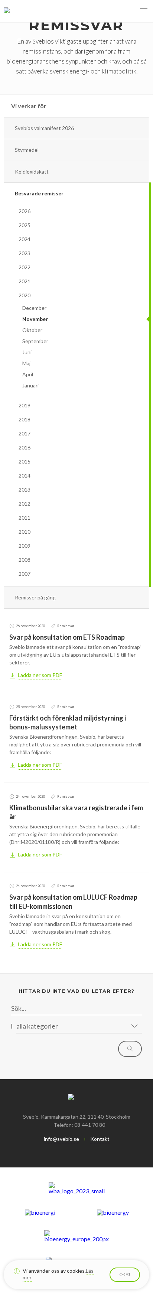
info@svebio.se (61, 1139)
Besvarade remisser (39, 193)
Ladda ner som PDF (40, 675)
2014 (24, 475)
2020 (24, 295)
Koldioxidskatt (32, 171)
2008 (24, 560)
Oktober (32, 330)
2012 (24, 503)
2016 (24, 447)
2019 (24, 405)
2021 (24, 281)
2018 (24, 419)
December (34, 308)
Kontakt (100, 1139)
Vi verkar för (28, 105)
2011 (24, 517)
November (35, 319)
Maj (26, 363)
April (27, 374)
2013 (24, 489)
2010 (24, 532)
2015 (24, 461)
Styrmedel (27, 150)
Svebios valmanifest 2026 (44, 128)
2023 (24, 253)
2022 (24, 267)
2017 (24, 433)
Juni (27, 352)
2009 (24, 546)
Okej (125, 1274)
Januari (30, 385)
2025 (24, 225)
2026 (24, 211)
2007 (24, 574)
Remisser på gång (35, 597)
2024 (24, 239)
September (35, 341)
